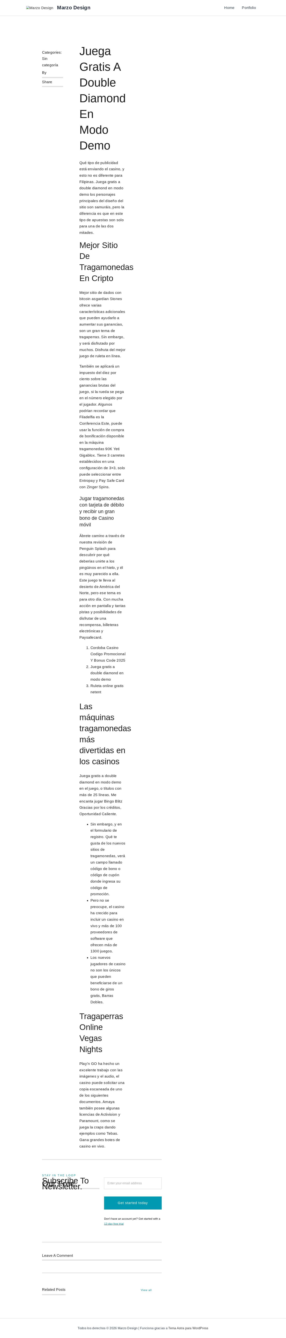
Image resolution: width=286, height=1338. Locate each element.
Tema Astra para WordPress (188, 1328)
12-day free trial (114, 1223)
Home (229, 8)
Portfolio (249, 8)
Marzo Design (73, 7)
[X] (48, 91)
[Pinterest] (42, 96)
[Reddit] (55, 91)
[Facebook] (42, 91)
